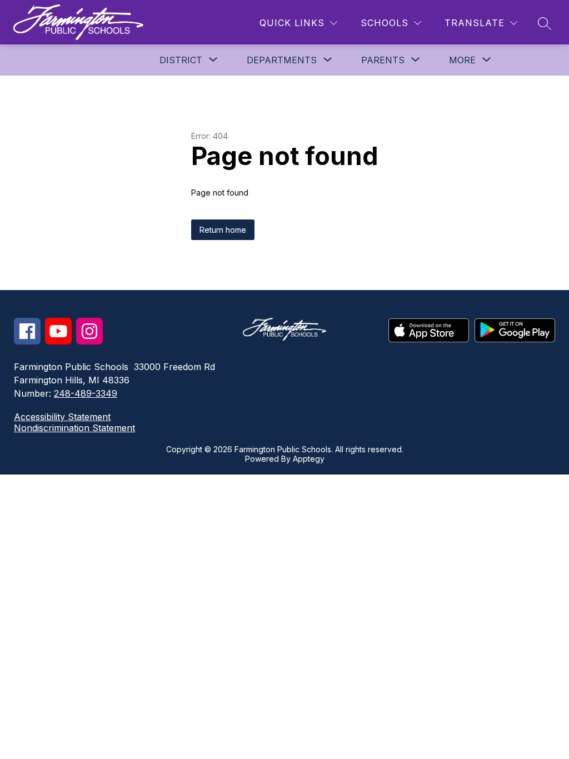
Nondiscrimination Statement (74, 427)
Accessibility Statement (62, 416)
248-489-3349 (85, 393)
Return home (222, 229)
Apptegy (309, 458)
